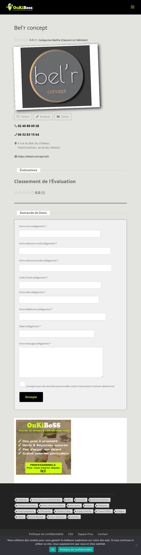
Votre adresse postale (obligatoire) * (38, 260)
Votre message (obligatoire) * (35, 343)
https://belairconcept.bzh (33, 156)
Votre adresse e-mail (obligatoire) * (38, 243)
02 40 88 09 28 (28, 126)
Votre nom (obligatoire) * (32, 226)
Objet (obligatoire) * (30, 326)
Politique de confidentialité (46, 534)
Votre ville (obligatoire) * (32, 292)
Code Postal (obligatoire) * (33, 277)
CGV (70, 534)
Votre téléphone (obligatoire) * (35, 309)
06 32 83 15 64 (28, 134)
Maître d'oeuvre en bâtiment (70, 40)
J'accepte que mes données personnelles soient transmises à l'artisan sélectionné (70, 386)
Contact (103, 534)
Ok (52, 549)
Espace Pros (85, 534)
